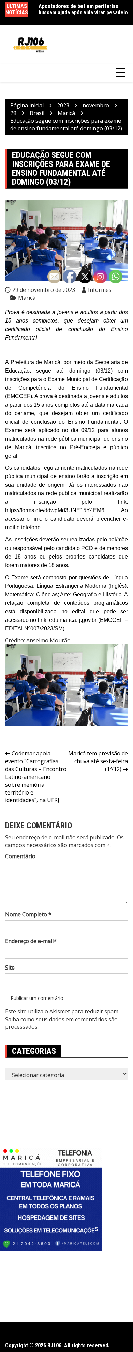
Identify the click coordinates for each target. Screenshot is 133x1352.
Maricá (26, 297)
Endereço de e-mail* (31, 941)
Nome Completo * (28, 914)
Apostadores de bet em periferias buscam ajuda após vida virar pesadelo (83, 9)
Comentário (20, 856)
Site (10, 967)
